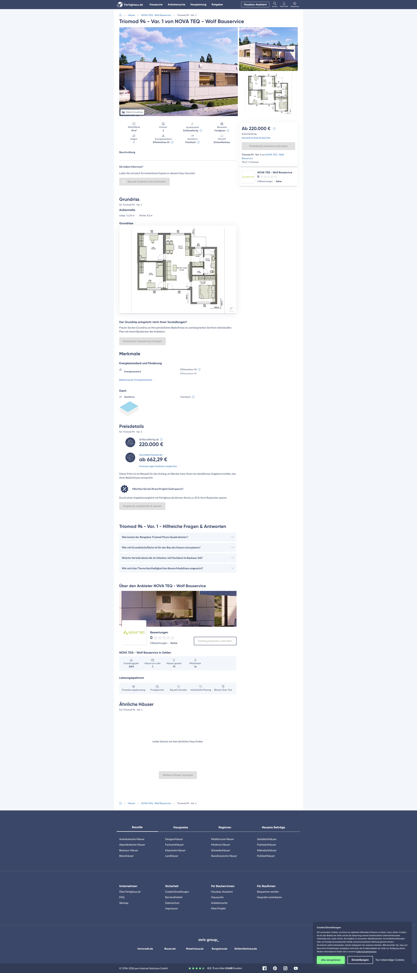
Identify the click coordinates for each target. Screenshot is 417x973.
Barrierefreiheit (173, 897)
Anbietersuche (176, 4)
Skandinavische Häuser (224, 855)
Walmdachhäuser (267, 850)
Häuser (131, 15)
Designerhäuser (174, 839)
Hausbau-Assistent (255, 4)
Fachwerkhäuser (174, 844)
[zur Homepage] (121, 14)
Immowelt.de (145, 948)
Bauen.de (170, 948)
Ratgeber (217, 4)
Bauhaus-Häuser (128, 850)
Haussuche (156, 4)
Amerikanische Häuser (131, 839)
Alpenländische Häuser (132, 844)
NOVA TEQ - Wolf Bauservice (156, 15)
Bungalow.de (219, 948)
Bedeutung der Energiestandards (135, 379)
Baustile (137, 827)
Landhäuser (171, 855)
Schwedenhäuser (220, 850)
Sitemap (123, 902)
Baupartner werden (268, 891)
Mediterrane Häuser (222, 839)
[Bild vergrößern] (231, 308)
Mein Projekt (218, 908)
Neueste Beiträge (273, 827)
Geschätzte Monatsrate (150, 454)
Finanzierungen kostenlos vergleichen (158, 466)
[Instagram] (285, 967)
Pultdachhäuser (266, 855)
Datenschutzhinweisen (366, 952)
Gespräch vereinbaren (269, 897)
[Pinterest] (275, 967)
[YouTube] (296, 967)
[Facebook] (264, 967)
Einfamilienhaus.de (246, 948)
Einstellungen (360, 960)
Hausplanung (198, 4)
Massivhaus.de (194, 948)
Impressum (171, 908)
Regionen (225, 827)
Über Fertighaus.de (130, 891)
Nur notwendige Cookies (390, 960)
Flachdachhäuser (266, 844)
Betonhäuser (126, 855)
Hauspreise (180, 827)
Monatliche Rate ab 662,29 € (256, 137)
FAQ (121, 897)
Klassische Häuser (175, 850)
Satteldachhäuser (267, 839)
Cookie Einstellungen (177, 891)
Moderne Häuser (220, 844)
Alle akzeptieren (331, 959)
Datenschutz (172, 902)
